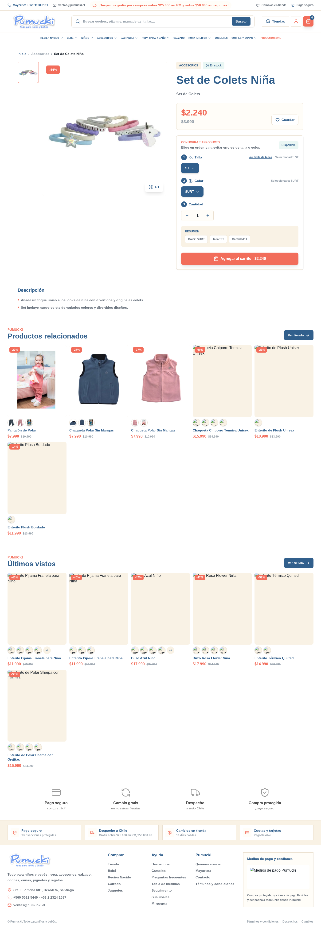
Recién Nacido (49, 38)
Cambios (159, 871)
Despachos (161, 864)
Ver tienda (296, 335)
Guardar (288, 120)
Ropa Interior (197, 38)
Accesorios (105, 38)
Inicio (22, 54)
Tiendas (278, 21)
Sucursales (160, 897)
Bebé (70, 38)
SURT (189, 191)
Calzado (179, 38)
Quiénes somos (208, 864)
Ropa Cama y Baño (154, 38)
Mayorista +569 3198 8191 (30, 5)
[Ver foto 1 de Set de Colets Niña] (28, 72)
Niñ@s (85, 38)
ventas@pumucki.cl (71, 5)
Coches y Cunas (242, 38)
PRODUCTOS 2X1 (271, 38)
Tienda (113, 864)
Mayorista (203, 871)
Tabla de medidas (166, 884)
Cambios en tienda (274, 5)
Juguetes (221, 38)
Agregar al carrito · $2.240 (243, 259)
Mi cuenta (159, 903)
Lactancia (127, 38)
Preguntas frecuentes (169, 877)
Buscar (241, 21)
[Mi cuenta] (296, 21)
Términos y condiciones (215, 884)
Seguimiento (162, 890)
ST (187, 168)
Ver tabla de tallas (260, 157)
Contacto (203, 877)
